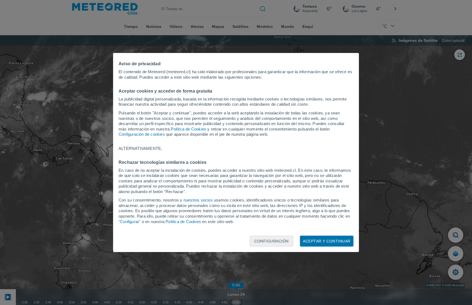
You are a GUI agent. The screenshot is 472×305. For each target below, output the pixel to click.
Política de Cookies (188, 129)
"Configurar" (129, 221)
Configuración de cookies (142, 134)
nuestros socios (198, 200)
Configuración (271, 241)
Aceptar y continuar (326, 241)
